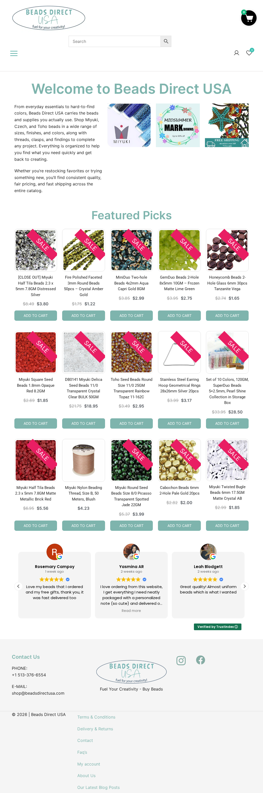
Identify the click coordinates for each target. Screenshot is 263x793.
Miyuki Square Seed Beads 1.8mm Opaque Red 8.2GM (35, 385)
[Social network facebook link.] (200, 656)
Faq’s (82, 752)
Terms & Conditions (96, 717)
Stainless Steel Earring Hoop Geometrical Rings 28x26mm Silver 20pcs (179, 385)
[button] (244, 586)
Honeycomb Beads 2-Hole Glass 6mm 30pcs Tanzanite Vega (227, 283)
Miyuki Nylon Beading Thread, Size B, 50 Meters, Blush (83, 493)
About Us (86, 775)
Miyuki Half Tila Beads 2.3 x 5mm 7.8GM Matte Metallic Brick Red (35, 493)
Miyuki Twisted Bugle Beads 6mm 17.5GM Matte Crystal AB (227, 493)
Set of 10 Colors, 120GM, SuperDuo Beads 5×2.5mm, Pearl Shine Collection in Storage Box (227, 391)
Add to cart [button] (36, 315)
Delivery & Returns (95, 728)
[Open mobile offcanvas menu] (13, 53)
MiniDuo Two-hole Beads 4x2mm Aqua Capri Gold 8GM (131, 283)
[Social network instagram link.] (181, 656)
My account (88, 764)
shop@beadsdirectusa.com (38, 693)
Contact (85, 740)
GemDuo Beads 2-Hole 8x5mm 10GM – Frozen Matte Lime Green (179, 283)
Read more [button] (131, 611)
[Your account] (236, 53)
